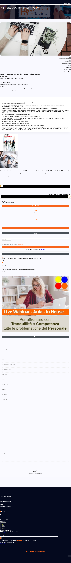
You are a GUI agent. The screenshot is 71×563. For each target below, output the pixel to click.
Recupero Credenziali (67, 3)
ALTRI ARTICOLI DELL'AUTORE (35, 228)
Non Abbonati (3, 513)
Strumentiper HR (19, 8)
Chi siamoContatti (33, 8)
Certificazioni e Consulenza (28, 8)
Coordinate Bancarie (4, 518)
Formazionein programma (9, 8)
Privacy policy (42, 249)
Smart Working (68, 61)
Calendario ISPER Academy (6, 496)
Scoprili (3, 532)
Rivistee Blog (24, 8)
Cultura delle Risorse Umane (65, 58)
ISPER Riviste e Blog (3, 504)
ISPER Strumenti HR (3, 503)
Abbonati (3, 511)
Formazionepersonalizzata (14, 8)
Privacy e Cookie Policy (4, 519)
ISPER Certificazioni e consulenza (6, 506)
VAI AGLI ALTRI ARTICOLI (35, 205)
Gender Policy (2, 521)
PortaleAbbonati (37, 8)
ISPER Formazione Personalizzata (6, 501)
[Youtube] (70, 556)
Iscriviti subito (35, 246)
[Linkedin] (68, 556)
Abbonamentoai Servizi (3, 8)
